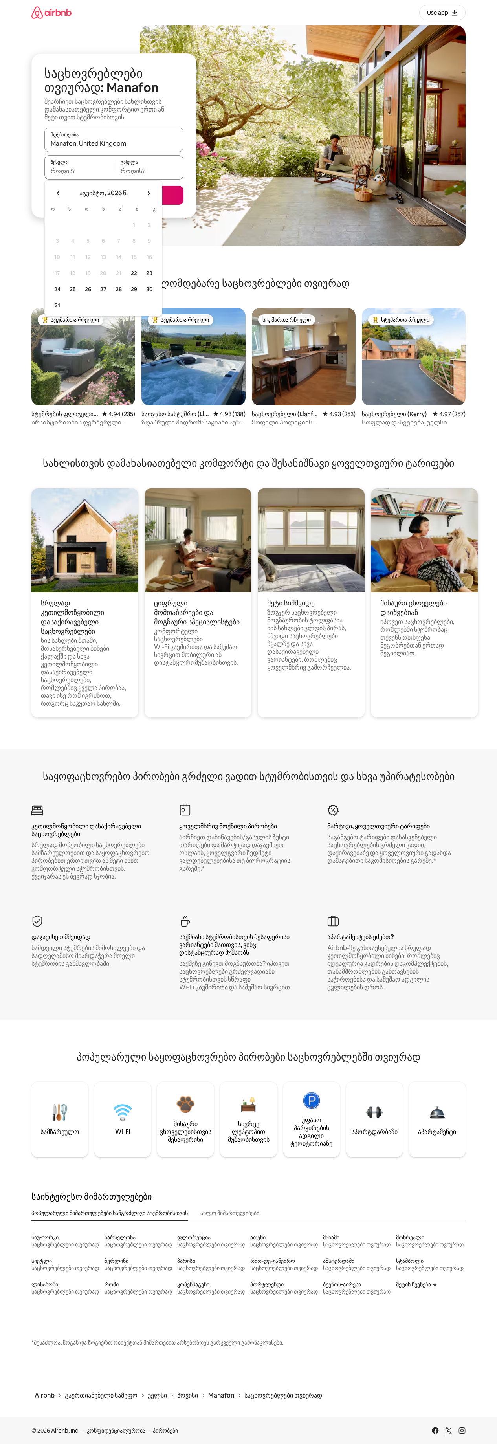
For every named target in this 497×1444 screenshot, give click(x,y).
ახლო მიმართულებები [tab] (229, 1212)
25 (73, 289)
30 (149, 289)
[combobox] (114, 143)
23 (149, 273)
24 (57, 289)
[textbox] (79, 171)
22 (134, 273)
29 (134, 289)
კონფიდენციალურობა (116, 1430)
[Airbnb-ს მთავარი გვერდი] (51, 12)
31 (57, 305)
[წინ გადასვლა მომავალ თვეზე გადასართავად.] (148, 193)
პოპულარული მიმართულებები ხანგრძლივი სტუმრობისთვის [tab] (109, 1212)
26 (88, 289)
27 (103, 289)
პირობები (165, 1430)
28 (119, 289)
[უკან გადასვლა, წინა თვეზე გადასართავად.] (58, 193)
